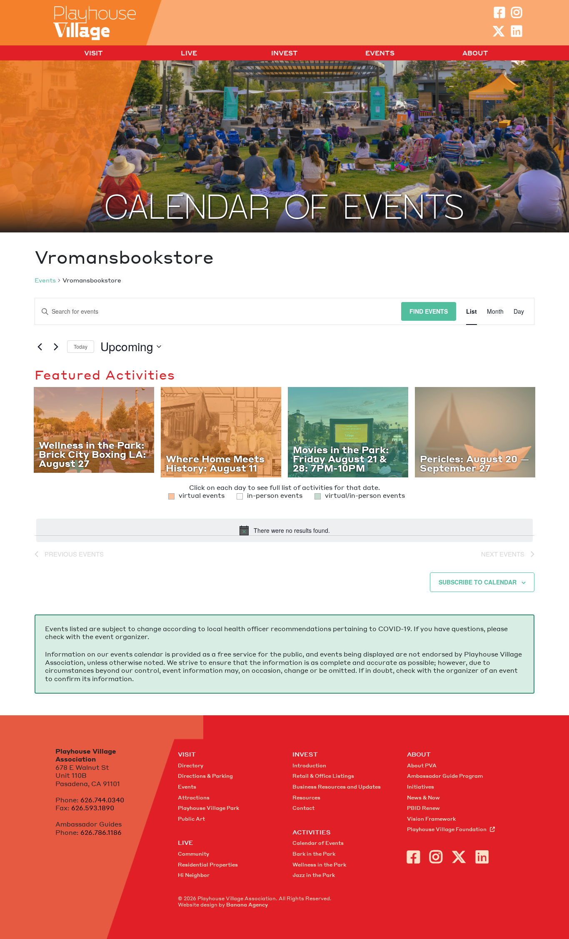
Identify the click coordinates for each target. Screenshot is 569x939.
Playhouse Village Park (208, 808)
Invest (284, 53)
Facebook (499, 12)
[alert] (284, 530)
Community (193, 854)
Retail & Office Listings (323, 776)
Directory (190, 765)
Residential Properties (208, 865)
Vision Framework (431, 819)
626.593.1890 (92, 808)
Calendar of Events (318, 843)
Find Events (428, 311)
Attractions (194, 797)
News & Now (423, 797)
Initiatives (420, 787)
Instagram (516, 12)
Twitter (498, 31)
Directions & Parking (205, 776)
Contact (303, 808)
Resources (306, 797)
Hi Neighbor (194, 875)
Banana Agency (247, 905)
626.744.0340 (102, 800)
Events (379, 53)
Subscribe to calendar (478, 582)
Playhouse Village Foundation (447, 829)
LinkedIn (516, 31)
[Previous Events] (40, 347)
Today (80, 346)
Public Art (191, 819)
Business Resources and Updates (336, 787)
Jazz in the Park (313, 875)
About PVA (422, 765)
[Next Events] (56, 347)
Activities (311, 832)
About (475, 53)
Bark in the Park (313, 854)
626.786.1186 (101, 832)
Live (189, 53)
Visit (93, 53)
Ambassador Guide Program (445, 776)
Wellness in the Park (319, 865)
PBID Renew (423, 808)
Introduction (309, 765)
